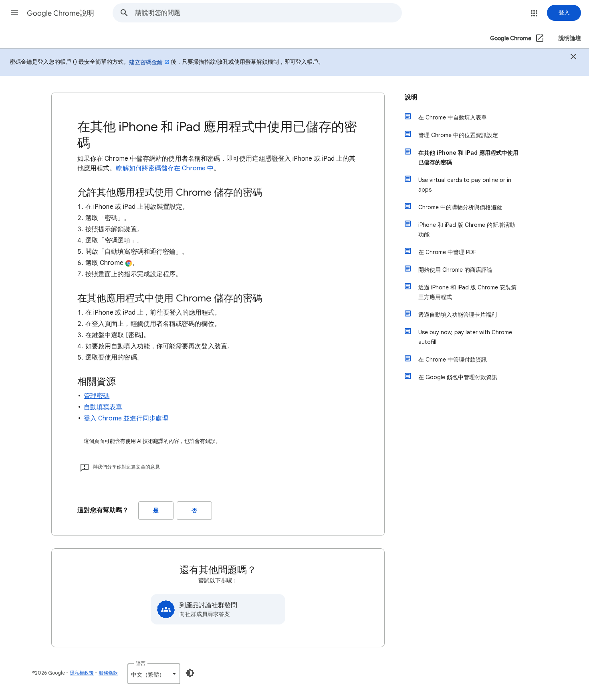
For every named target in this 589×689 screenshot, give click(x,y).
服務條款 (108, 673)
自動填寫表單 (103, 407)
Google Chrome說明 (60, 13)
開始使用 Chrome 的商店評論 (455, 269)
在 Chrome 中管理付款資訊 (452, 359)
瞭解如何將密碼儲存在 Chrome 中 (165, 168)
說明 (411, 97)
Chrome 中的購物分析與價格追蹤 (460, 207)
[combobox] (268, 13)
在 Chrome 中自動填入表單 (452, 117)
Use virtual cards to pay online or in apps (464, 184)
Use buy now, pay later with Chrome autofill (465, 337)
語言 (140, 663)
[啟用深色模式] (190, 673)
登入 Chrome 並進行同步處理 (126, 418)
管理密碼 (96, 396)
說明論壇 (570, 38)
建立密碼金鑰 (146, 62)
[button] (14, 12)
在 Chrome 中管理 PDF (447, 252)
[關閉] (573, 57)
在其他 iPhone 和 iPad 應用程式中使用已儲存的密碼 (468, 157)
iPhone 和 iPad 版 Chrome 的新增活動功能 (466, 229)
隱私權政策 (82, 673)
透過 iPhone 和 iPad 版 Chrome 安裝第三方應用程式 (467, 292)
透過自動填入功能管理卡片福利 (457, 314)
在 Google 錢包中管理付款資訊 (457, 377)
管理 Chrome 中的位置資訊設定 (458, 135)
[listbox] (153, 673)
